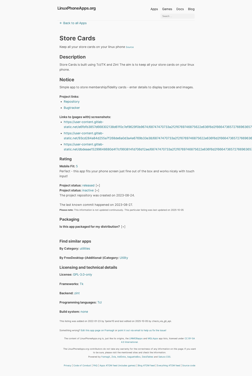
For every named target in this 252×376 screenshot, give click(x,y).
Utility (124, 258)
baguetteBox (134, 356)
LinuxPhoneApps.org (76, 8)
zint (77, 293)
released (88, 185)
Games (167, 9)
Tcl (99, 302)
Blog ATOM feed (146, 365)
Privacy (67, 365)
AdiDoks (121, 356)
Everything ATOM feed (168, 365)
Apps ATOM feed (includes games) (118, 365)
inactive (88, 190)
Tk (81, 284)
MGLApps (153, 338)
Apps (154, 9)
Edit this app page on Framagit (97, 330)
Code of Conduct (82, 365)
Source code (188, 365)
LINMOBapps (136, 338)
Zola (113, 356)
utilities (85, 248)
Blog (191, 9)
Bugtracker (72, 107)
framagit (105, 356)
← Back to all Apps (73, 23)
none (84, 311)
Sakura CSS (164, 356)
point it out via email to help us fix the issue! (142, 330)
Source (130, 47)
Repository (72, 101)
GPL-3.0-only (82, 274)
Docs (180, 9)
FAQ (95, 365)
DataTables (147, 356)
